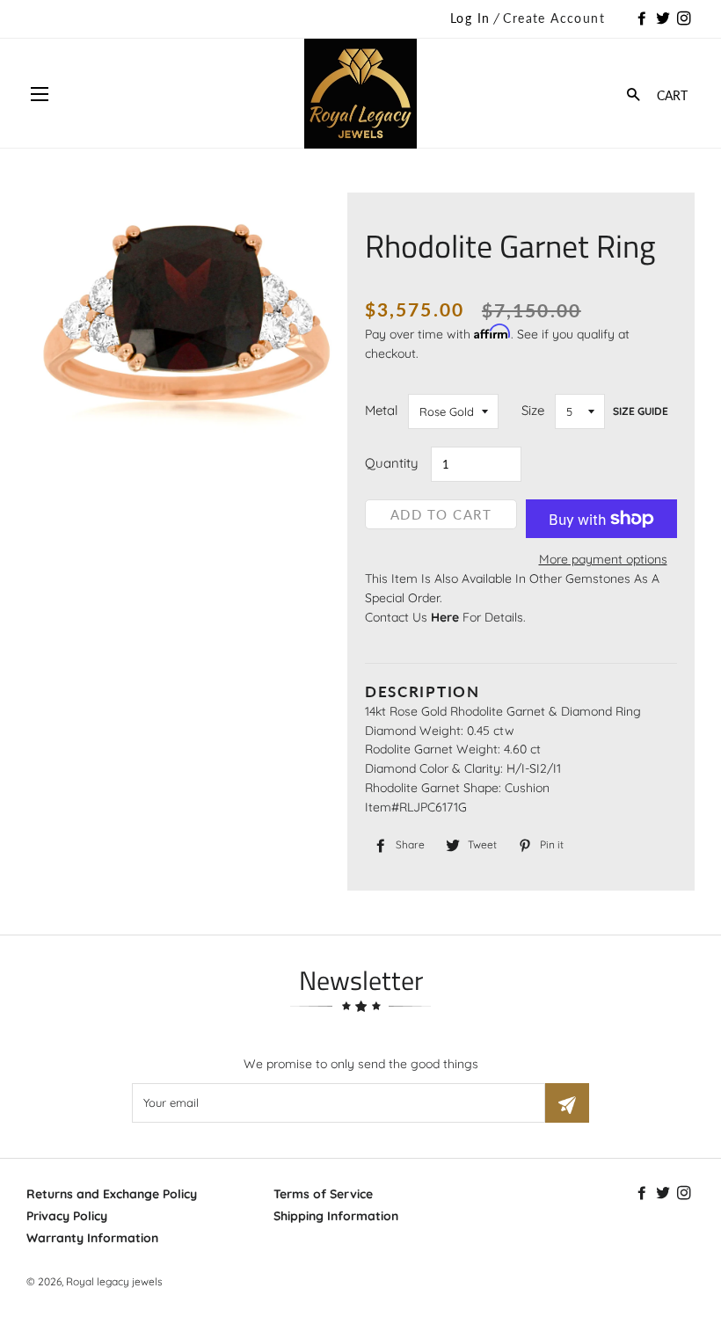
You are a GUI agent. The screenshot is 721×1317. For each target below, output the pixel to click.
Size (532, 410)
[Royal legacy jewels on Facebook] (643, 19)
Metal (381, 410)
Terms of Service (323, 1194)
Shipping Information (335, 1216)
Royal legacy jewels (114, 1281)
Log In (470, 18)
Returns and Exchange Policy (111, 1194)
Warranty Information (92, 1238)
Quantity (392, 463)
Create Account (554, 18)
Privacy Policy (66, 1216)
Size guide (640, 411)
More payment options (603, 559)
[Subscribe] (567, 1103)
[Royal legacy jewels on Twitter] (665, 19)
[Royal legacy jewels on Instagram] (686, 19)
